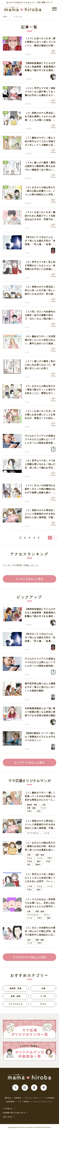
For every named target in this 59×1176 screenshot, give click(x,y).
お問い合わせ (7, 1117)
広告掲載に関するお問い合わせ (14, 1113)
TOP (5, 16)
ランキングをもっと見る (29, 578)
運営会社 (8, 1098)
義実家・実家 (32, 805)
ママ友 (29, 886)
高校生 (38, 864)
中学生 (29, 861)
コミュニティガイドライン (43, 1101)
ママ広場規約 (49, 1098)
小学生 (48, 861)
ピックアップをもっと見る (29, 762)
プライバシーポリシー (32, 1098)
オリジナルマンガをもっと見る (29, 957)
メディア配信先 (24, 1101)
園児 (38, 861)
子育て (29, 811)
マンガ (43, 808)
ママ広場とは (7, 1108)
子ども (29, 858)
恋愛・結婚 (31, 808)
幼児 (38, 811)
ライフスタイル (33, 833)
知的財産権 (10, 1101)
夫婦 (44, 805)
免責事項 (17, 1098)
